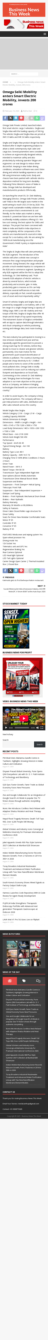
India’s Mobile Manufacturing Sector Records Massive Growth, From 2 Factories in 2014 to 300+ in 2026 (22, 856)
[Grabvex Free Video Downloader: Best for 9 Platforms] (35, 945)
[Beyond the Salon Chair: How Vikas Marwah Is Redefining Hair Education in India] (12, 962)
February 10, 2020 (12, 111)
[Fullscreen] (42, 727)
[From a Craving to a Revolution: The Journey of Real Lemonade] (35, 962)
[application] (24, 718)
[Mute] (37, 727)
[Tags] (24, 981)
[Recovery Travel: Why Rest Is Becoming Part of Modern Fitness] (12, 945)
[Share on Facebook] (5, 118)
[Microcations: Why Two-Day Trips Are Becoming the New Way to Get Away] (12, 954)
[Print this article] (31, 118)
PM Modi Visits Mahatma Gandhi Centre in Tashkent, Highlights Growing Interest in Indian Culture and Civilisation (23, 761)
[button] (44, 34)
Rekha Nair (27, 111)
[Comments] (38, 981)
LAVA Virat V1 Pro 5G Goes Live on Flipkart (21, 919)
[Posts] (10, 981)
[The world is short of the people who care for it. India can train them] (23, 962)
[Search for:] (24, 74)
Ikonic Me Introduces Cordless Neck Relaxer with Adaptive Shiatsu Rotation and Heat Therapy (23, 1031)
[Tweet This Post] (10, 118)
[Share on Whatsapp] (37, 118)
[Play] (6, 727)
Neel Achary (8, 734)
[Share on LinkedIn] (16, 118)
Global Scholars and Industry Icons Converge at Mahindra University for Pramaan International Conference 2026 (23, 832)
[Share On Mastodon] (42, 118)
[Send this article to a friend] (26, 118)
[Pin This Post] (21, 118)
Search (6, 740)
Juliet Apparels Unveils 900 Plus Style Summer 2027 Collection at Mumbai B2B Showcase (22, 1058)
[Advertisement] (24, 53)
